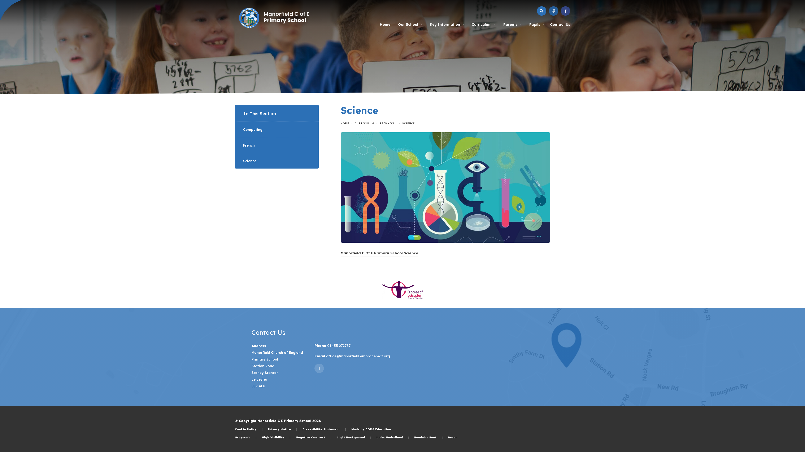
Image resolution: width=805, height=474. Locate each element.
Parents (512, 24)
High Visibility (276, 437)
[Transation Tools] (553, 11)
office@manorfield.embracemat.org (357, 356)
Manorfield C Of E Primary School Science (379, 253)
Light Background (354, 437)
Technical (388, 123)
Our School (410, 24)
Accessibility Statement (324, 429)
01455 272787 (338, 345)
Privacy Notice (282, 429)
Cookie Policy (249, 429)
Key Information (447, 24)
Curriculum (484, 24)
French (249, 145)
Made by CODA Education (371, 429)
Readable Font (428, 437)
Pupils (536, 24)
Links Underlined (393, 437)
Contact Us (560, 24)
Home (385, 24)
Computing (252, 130)
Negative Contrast (313, 437)
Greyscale (246, 437)
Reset (452, 437)
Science (249, 161)
